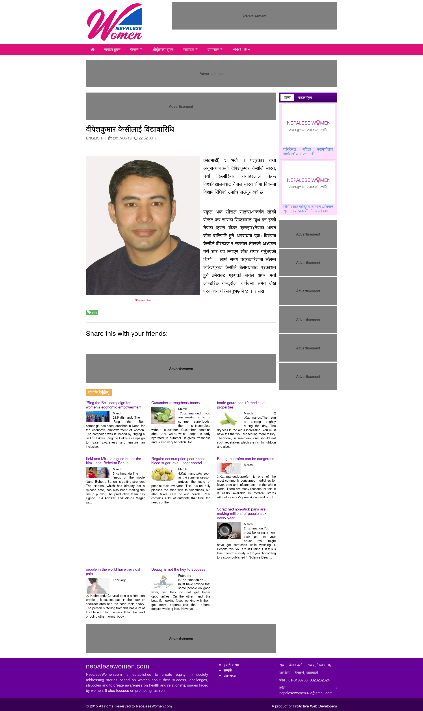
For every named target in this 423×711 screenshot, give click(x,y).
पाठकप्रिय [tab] (305, 97)
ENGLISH (241, 49)
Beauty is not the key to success (178, 569)
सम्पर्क (228, 670)
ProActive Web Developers (315, 706)
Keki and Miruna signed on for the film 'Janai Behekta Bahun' (113, 461)
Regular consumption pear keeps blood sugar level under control (178, 461)
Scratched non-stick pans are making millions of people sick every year (242, 513)
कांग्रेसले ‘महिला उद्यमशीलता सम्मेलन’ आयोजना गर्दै (308, 151)
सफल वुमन (112, 49)
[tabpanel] (308, 159)
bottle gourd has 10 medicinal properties (241, 405)
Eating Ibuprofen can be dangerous (245, 458)
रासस (94, 312)
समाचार (213, 49)
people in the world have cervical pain (113, 571)
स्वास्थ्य (188, 49)
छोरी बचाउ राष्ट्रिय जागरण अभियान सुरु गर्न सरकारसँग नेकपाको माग (308, 208)
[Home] (115, 21)
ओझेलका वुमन (162, 49)
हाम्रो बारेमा (231, 664)
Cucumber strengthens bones (175, 402)
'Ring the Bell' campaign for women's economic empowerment (113, 405)
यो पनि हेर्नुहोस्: (99, 392)
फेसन (134, 49)
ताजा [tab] (287, 97)
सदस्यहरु (230, 675)
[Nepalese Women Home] (92, 49)
